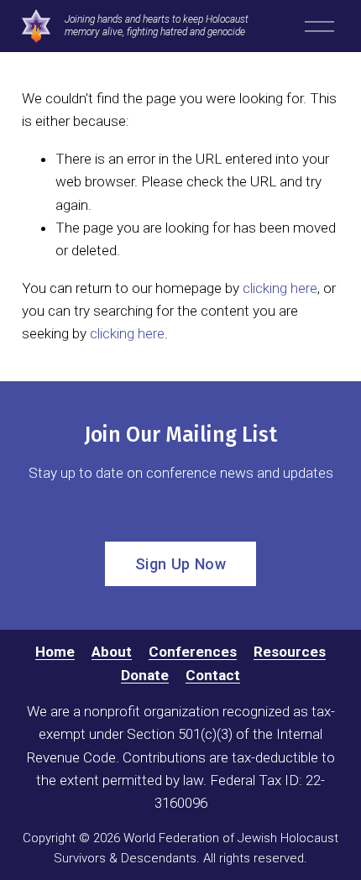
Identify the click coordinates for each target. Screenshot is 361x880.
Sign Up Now (180, 564)
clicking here (280, 288)
